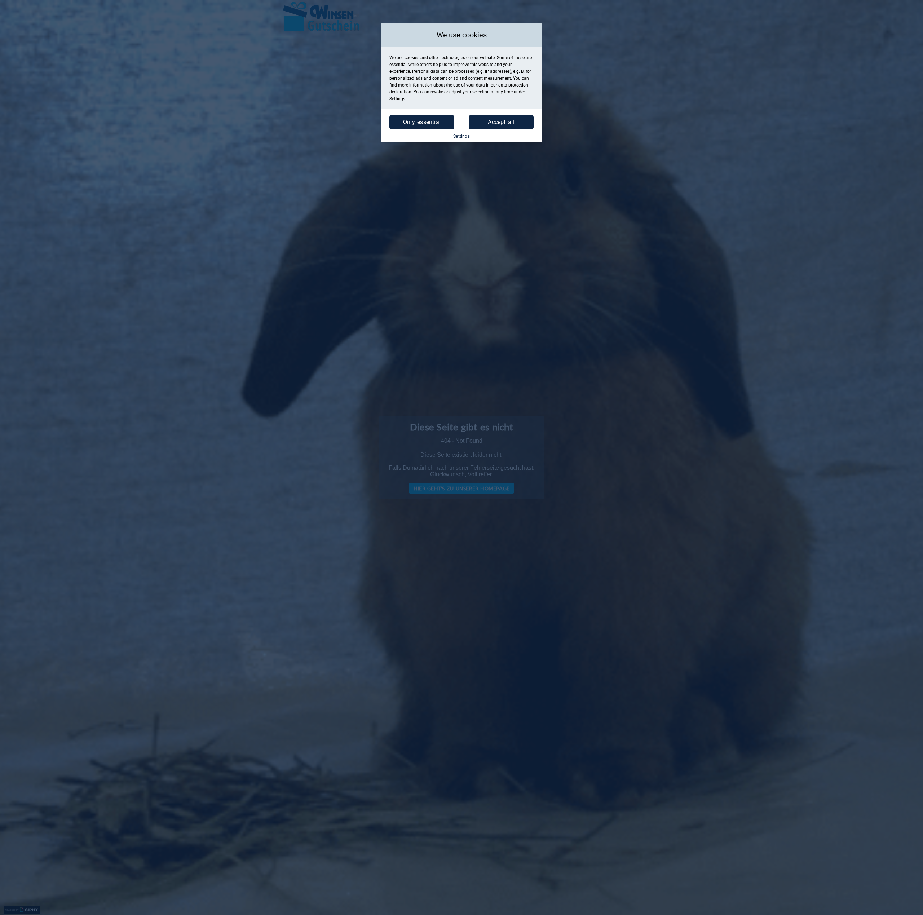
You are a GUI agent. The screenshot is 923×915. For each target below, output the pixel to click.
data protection (513, 85)
